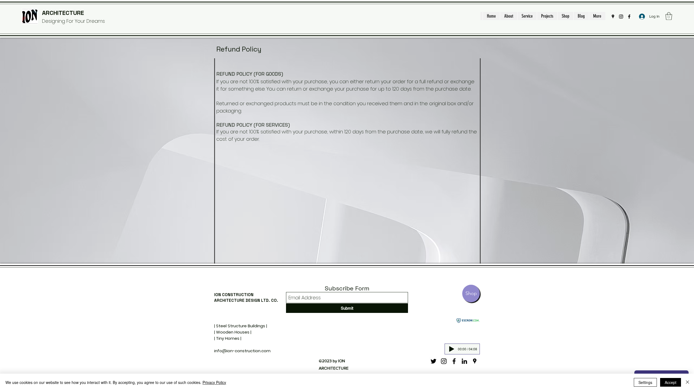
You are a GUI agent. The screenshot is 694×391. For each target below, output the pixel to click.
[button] (669, 16)
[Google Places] (613, 16)
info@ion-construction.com (242, 351)
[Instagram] (621, 16)
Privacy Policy (214, 382)
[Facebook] (629, 16)
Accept (670, 382)
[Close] (687, 382)
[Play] (451, 349)
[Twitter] (433, 361)
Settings (645, 382)
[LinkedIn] (464, 361)
